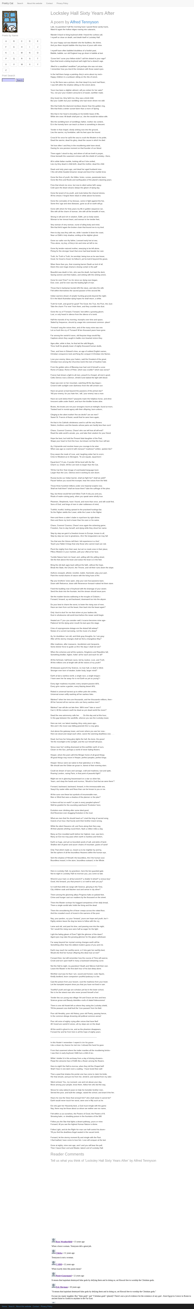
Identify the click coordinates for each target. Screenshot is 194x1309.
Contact (49, 3)
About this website (34, 3)
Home (4, 1306)
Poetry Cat (7, 3)
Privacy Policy (62, 3)
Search (20, 3)
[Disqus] (121, 1199)
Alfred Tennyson (84, 22)
